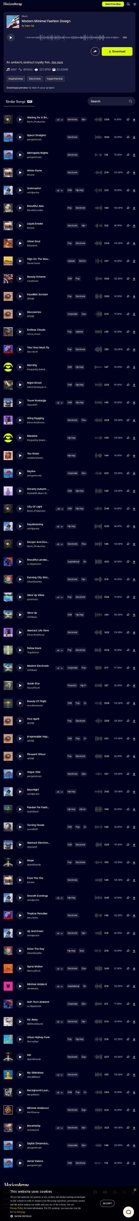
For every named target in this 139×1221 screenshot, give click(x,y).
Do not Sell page (18, 1212)
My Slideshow (35, 1072)
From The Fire (35, 878)
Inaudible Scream (37, 294)
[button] (49, 1216)
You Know (33, 453)
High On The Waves (39, 259)
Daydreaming (35, 524)
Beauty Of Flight (36, 701)
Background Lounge (39, 1090)
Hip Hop (79, 190)
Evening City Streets (39, 577)
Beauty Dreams (36, 276)
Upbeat (71, 261)
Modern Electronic (38, 665)
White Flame (34, 170)
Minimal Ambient (37, 984)
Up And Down (35, 931)
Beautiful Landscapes (40, 559)
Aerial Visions (35, 1161)
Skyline (31, 471)
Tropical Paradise (37, 913)
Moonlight (33, 789)
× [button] (135, 1190)
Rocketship (33, 1125)
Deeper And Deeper (39, 542)
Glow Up (32, 612)
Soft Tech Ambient (38, 1001)
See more (57, 62)
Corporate (72, 314)
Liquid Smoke (35, 223)
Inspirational (16, 78)
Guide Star (33, 683)
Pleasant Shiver (36, 754)
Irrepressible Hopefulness (42, 736)
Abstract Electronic (38, 842)
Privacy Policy (17, 1208)
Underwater (34, 188)
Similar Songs (18, 101)
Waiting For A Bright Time (42, 117)
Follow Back (34, 648)
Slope (30, 860)
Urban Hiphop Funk (38, 1037)
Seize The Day (35, 948)
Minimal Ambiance (38, 1108)
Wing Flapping (35, 418)
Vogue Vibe (34, 772)
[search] (128, 4)
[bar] (134, 4)
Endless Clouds (36, 329)
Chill (69, 190)
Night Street (34, 382)
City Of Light (34, 506)
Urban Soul (33, 241)
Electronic (35, 78)
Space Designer (36, 135)
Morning (32, 365)
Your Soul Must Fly (38, 347)
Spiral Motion (35, 966)
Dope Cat (29, 26)
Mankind (32, 435)
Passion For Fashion (38, 807)
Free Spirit (33, 718)
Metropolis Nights (37, 152)
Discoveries (34, 312)
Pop (69, 208)
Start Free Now (113, 4)
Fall (29, 1055)
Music (25, 16)
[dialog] (69, 1203)
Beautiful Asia (35, 205)
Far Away (32, 1019)
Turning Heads (35, 825)
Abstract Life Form (38, 630)
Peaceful (72, 685)
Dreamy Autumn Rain (39, 488)
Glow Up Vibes (35, 595)
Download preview (17, 87)
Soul (82, 951)
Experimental (55, 78)
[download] (134, 119)
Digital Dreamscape (39, 1143)
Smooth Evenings (37, 895)
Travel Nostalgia (36, 400)
